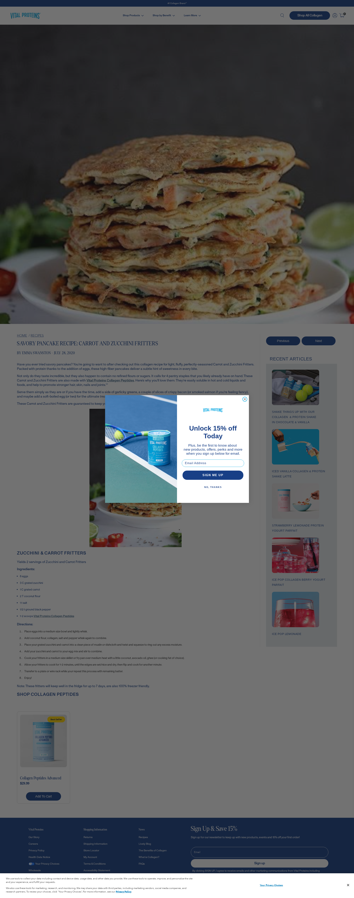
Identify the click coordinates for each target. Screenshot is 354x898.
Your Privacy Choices (271, 885)
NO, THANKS (213, 487)
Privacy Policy (123, 891)
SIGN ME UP (212, 475)
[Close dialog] (245, 399)
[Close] (348, 885)
